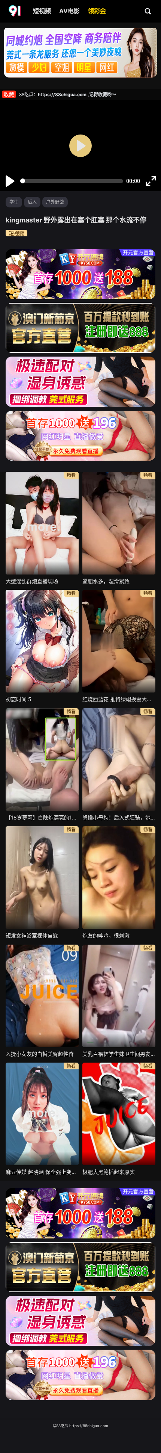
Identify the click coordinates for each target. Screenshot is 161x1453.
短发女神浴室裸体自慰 (32, 935)
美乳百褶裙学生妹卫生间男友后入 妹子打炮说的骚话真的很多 (118, 1054)
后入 (32, 202)
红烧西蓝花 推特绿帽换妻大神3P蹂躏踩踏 (118, 699)
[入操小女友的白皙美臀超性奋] (42, 996)
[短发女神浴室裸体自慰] (42, 877)
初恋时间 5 (18, 699)
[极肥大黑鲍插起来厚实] (118, 1114)
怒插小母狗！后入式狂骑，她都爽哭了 (118, 817)
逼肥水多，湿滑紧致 (106, 581)
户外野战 (55, 202)
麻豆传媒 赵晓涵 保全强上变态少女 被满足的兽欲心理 (42, 1172)
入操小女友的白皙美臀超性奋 (40, 1054)
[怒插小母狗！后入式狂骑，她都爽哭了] (118, 759)
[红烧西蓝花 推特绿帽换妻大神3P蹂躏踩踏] (118, 641)
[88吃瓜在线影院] (15, 11)
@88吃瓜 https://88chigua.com (80, 1425)
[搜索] (148, 11)
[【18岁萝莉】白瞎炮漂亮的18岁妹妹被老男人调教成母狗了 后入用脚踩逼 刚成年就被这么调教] (42, 759)
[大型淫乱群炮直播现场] (42, 523)
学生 (13, 202)
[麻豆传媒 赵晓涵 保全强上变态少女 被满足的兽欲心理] (42, 1114)
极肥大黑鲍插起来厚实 (108, 1172)
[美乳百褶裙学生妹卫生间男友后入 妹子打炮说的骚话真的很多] (118, 996)
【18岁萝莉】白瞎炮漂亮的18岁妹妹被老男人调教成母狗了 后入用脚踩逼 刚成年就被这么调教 (42, 817)
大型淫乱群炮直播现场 (32, 581)
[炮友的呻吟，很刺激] (118, 877)
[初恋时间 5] (42, 641)
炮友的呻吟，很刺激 (106, 935)
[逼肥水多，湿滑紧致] (118, 523)
